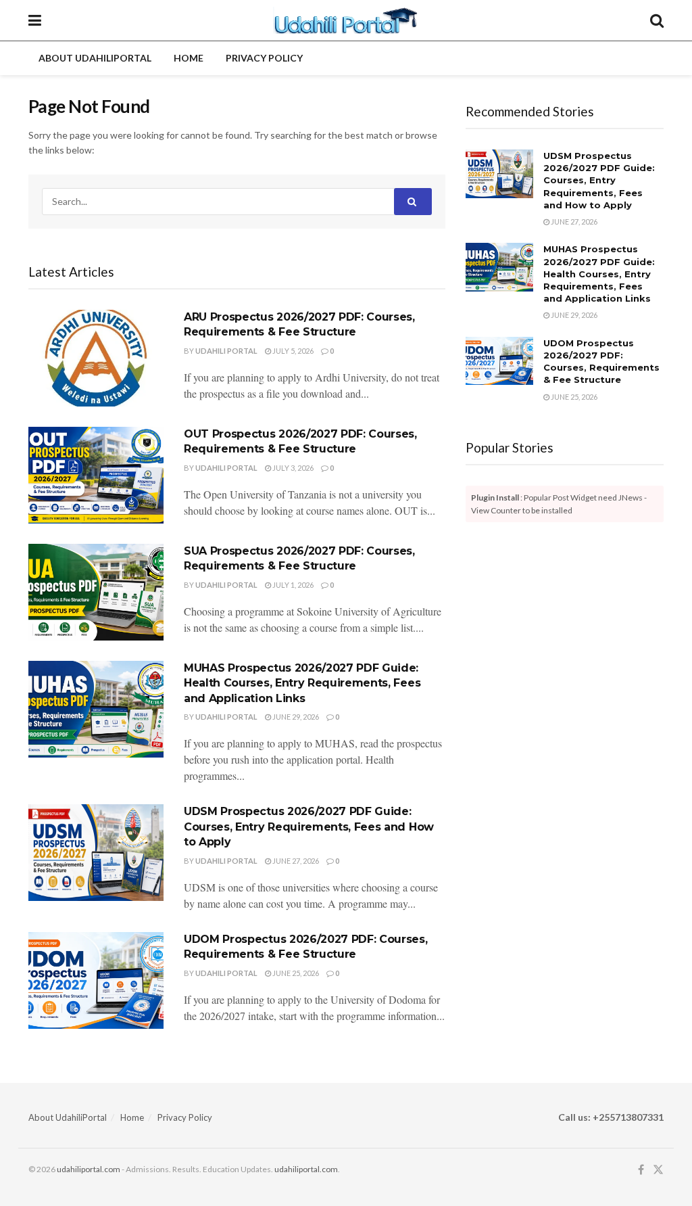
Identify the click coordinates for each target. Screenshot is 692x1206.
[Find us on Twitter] (658, 1170)
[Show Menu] (34, 20)
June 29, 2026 (295, 716)
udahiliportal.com (88, 1169)
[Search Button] (657, 20)
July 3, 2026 (292, 467)
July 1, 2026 (292, 584)
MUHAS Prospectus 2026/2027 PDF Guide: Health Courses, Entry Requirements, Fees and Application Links (302, 683)
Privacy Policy (264, 58)
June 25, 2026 (295, 973)
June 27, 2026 (295, 860)
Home (188, 58)
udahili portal (226, 350)
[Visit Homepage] (345, 20)
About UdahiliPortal (95, 58)
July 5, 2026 (292, 350)
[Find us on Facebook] (641, 1170)
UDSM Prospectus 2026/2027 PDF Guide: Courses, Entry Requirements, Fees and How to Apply (309, 826)
